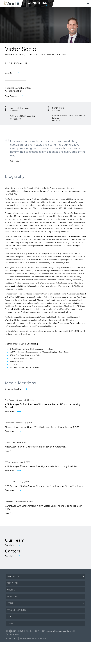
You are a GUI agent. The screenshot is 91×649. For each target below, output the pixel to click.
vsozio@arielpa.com (15, 67)
